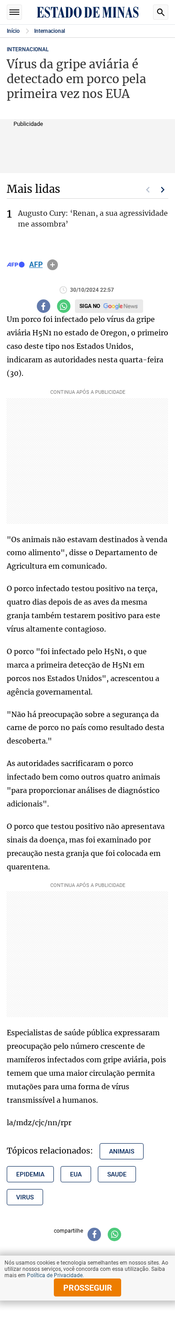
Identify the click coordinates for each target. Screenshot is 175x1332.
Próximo (163, 189)
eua (76, 1174)
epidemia (30, 1174)
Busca (160, 12)
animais (121, 1151)
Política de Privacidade (55, 1275)
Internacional (49, 31)
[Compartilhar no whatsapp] (63, 306)
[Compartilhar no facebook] (43, 306)
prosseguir (87, 1287)
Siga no (89, 306)
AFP (36, 264)
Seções (14, 12)
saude (117, 1174)
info (52, 264)
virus (25, 1197)
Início (13, 31)
